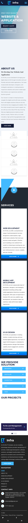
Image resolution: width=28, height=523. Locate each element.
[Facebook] (16, 517)
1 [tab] (12, 433)
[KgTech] (14, 3)
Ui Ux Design (5, 481)
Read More (13, 256)
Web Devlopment (6, 476)
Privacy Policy (4, 515)
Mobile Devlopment (7, 478)
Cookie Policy (20, 515)
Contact (4, 486)
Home (3, 471)
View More (7, 126)
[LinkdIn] (21, 520)
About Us (4, 473)
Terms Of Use (12, 515)
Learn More (9, 31)
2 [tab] (14, 433)
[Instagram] (8, 520)
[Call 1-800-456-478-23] (2, 2)
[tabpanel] (14, 416)
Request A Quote (8, 26)
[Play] (14, 190)
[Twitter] (2, 517)
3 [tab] (15, 433)
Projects (4, 484)
